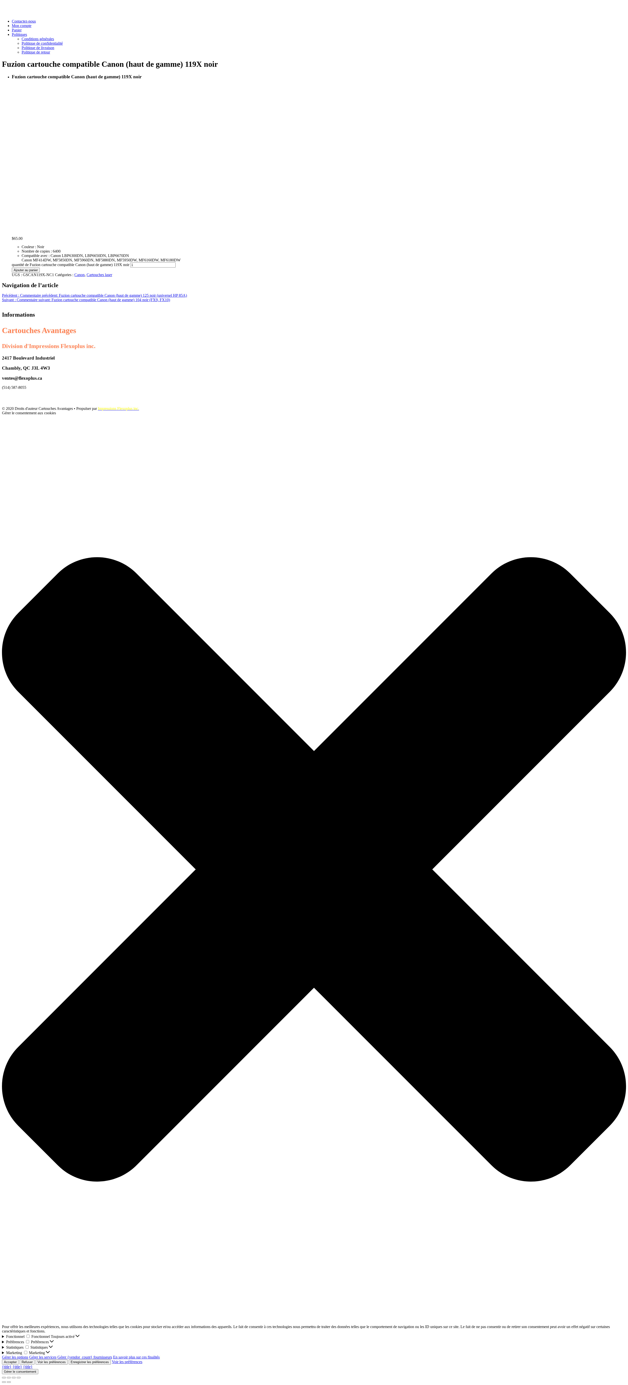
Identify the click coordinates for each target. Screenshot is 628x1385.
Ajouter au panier (26, 270)
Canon (79, 275)
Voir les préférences (52, 1362)
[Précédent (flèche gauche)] (4, 1382)
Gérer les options (15, 1357)
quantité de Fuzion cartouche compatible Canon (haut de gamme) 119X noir (70, 265)
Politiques (19, 34)
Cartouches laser (99, 275)
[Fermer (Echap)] (4, 1377)
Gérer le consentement (20, 1371)
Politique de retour (36, 52)
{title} (7, 1367)
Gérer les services (42, 1357)
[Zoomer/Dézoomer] (19, 1377)
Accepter (10, 1362)
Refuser (27, 1362)
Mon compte (21, 26)
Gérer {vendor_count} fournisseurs (84, 1357)
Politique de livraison (38, 48)
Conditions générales (38, 39)
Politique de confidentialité (42, 43)
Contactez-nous (24, 21)
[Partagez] (9, 1377)
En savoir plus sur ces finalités (136, 1357)
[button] (314, 869)
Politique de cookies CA (20, 396)
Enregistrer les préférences (90, 1362)
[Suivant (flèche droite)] (9, 1382)
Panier (17, 30)
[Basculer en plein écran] (14, 1377)
